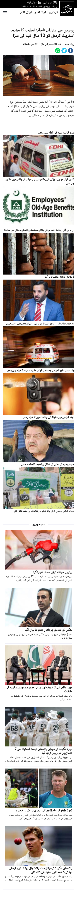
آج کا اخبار (40, 12)
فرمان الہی (47, 2)
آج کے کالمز (26, 12)
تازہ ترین (53, 12)
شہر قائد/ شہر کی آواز (51, 44)
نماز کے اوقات (31, 2)
